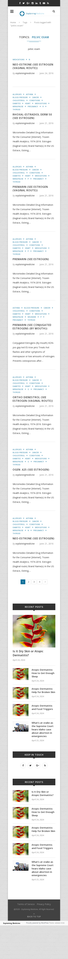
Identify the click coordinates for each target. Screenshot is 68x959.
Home (13, 22)
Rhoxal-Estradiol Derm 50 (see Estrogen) (32, 116)
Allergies (17, 94)
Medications (18, 59)
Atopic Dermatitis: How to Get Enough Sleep (43, 673)
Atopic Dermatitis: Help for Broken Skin (43, 690)
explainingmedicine (25, 73)
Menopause (18, 106)
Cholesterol (19, 100)
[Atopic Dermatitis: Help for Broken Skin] (20, 688)
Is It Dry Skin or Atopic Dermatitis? (28, 653)
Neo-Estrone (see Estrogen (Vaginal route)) (33, 66)
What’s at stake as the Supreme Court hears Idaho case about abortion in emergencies (42, 729)
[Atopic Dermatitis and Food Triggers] (20, 705)
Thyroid (16, 109)
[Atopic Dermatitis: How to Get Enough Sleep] (20, 669)
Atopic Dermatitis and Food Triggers (42, 707)
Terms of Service (26, 904)
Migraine (32, 317)
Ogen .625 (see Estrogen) (31, 469)
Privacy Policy (44, 904)
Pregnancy (33, 106)
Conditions (34, 100)
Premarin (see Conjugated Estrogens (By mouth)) (32, 326)
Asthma (29, 94)
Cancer (35, 97)
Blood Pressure (20, 97)
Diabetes (17, 103)
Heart (28, 103)
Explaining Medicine (11, 923)
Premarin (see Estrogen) (31, 259)
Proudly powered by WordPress (37, 923)
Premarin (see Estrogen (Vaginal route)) (30, 188)
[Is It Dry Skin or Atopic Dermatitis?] (34, 616)
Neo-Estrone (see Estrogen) (33, 538)
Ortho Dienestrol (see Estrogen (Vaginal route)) (33, 399)
